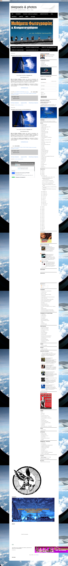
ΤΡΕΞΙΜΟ (42, 159)
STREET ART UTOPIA (44, 328)
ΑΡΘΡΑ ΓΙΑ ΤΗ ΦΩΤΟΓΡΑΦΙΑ (18, 50)
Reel (42, 412)
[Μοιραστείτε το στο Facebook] (36, 91)
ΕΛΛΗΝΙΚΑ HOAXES (44, 451)
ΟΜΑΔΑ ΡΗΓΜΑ (43, 308)
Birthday (42, 92)
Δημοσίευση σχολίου (16, 98)
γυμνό (42, 138)
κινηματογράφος (43, 132)
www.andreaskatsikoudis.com (32, 50)
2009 (42, 224)
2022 (42, 206)
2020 (42, 209)
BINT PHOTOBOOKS (44, 319)
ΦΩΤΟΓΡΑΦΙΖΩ (43, 334)
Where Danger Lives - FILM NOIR (46, 426)
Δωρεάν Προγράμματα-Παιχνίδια (46, 300)
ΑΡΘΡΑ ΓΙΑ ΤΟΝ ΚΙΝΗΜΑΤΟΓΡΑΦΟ (49, 47)
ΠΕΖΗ (42, 307)
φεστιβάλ (42, 149)
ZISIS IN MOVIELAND (44, 421)
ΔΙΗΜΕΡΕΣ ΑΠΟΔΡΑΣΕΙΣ (45, 446)
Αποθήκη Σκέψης (44, 292)
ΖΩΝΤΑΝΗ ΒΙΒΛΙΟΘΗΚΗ (45, 305)
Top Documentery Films (45, 415)
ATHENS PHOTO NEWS (45, 447)
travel (42, 145)
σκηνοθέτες (43, 157)
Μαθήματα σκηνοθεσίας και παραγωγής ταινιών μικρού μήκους (49, 255)
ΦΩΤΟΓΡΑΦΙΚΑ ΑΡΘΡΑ (45, 144)
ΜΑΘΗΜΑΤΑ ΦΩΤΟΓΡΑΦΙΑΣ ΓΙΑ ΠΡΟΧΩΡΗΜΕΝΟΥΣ (47, 179)
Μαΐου (43, 199)
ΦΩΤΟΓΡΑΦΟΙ (43, 136)
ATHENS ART (43, 442)
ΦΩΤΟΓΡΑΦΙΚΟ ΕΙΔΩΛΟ (45, 320)
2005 (42, 229)
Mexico (42, 162)
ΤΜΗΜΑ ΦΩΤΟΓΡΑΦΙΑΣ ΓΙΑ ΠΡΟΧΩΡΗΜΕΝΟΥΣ (45, 102)
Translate (47, 458)
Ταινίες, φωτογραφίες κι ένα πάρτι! (47, 352)
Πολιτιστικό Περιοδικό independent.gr (47, 452)
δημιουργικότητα (43, 152)
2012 (42, 220)
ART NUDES (43, 331)
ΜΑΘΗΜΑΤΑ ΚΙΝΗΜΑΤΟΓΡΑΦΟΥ (32, 47)
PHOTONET (43, 164)
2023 (42, 174)
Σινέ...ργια (43, 253)
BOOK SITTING (43, 433)
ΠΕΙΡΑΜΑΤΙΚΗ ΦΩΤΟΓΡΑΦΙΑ (46, 337)
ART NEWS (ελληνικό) (44, 435)
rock (42, 163)
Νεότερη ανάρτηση (15, 102)
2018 (42, 212)
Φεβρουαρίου (44, 203)
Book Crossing (43, 293)
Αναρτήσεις (43, 285)
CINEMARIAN (43, 295)
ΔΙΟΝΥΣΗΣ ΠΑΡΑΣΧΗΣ (45, 327)
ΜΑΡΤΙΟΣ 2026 (43, 64)
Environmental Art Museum (45, 438)
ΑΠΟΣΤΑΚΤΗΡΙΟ (44, 434)
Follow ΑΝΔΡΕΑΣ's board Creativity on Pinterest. (48, 121)
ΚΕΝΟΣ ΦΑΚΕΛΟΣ (44, 298)
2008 (42, 225)
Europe (42, 155)
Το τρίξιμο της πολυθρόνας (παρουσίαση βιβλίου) (50, 365)
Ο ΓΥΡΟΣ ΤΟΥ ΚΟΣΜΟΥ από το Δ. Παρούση (48, 306)
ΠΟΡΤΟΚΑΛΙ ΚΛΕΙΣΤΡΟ (45, 340)
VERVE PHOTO (43, 315)
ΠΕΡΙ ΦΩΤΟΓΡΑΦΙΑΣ (44, 339)
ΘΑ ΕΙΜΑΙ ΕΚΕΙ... (44, 129)
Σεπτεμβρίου (44, 194)
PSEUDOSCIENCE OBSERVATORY (47, 445)
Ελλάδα (42, 143)
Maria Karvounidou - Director (45, 416)
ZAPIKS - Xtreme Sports (45, 453)
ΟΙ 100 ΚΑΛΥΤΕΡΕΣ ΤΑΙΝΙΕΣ (46, 422)
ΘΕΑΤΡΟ (42, 166)
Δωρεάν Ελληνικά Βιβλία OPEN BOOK (47, 299)
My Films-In (43, 419)
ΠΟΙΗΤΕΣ (42, 158)
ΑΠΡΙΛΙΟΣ (43, 63)
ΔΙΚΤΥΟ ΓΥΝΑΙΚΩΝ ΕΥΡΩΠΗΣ (46, 294)
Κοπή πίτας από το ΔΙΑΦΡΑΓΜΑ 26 (47, 183)
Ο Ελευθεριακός (43, 448)
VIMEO (26, 16)
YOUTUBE (33, 16)
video (42, 146)
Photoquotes (43, 318)
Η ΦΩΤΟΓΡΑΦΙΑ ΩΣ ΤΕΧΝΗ (18, 93)
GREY (42, 321)
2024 (42, 173)
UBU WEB (42, 302)
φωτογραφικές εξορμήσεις (45, 142)
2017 (42, 213)
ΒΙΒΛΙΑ (42, 135)
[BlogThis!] (34, 91)
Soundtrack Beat (43, 420)
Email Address (43, 82)
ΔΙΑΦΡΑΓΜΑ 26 (43, 131)
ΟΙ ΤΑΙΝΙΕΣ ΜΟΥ (44, 151)
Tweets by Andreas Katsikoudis (45, 461)
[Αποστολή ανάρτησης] (31, 91)
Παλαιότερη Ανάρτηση (33, 102)
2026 (42, 170)
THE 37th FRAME (44, 324)
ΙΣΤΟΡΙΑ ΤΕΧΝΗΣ (26, 93)
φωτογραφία (13, 94)
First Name (43, 85)
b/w (41, 165)
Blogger (37, 554)
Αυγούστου (44, 195)
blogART (42, 439)
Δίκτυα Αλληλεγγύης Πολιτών (45, 301)
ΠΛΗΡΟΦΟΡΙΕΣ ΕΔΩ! (24, 87)
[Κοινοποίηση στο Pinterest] (37, 91)
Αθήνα (42, 130)
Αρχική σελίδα (24, 102)
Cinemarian (17, 94)
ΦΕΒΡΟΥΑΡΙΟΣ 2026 (44, 65)
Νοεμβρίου (44, 191)
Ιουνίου (43, 198)
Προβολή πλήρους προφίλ (49, 56)
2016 (42, 214)
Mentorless (43, 413)
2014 (42, 217)
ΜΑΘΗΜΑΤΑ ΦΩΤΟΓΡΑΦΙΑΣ (17, 47)
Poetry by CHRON (44, 345)
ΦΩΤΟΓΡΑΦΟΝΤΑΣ (44, 332)
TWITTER (21, 16)
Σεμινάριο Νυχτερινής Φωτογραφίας (47, 180)
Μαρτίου (43, 202)
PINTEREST (14, 16)
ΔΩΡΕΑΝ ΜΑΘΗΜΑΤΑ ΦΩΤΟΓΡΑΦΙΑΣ (49, 358)
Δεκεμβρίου (44, 175)
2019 (42, 210)
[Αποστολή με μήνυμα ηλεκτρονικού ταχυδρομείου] (33, 91)
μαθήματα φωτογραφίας (32, 93)
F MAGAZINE (43, 314)
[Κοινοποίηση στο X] (35, 91)
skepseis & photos (24, 7)
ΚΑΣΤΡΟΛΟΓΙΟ (43, 338)
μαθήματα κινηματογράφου (45, 139)
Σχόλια (43, 287)
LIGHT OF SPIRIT (44, 333)
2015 (42, 216)
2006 (42, 228)
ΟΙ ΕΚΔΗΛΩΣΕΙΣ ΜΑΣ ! (45, 50)
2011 (42, 221)
